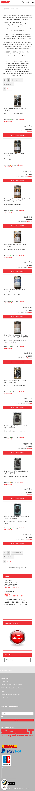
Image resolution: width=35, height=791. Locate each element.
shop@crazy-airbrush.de (11, 587)
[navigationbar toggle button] (32, 2)
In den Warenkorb (17, 135)
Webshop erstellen (10, 788)
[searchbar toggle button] (22, 2)
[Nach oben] (30, 788)
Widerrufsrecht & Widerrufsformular (12, 688)
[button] (5, 80)
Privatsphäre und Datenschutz (10, 694)
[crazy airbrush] (5, 2)
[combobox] (17, 80)
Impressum (4, 681)
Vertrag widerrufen (8, 783)
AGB (2, 691)
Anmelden (17, 720)
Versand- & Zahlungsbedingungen (11, 684)
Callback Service (6, 698)
